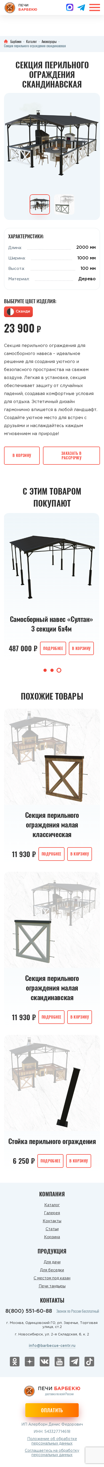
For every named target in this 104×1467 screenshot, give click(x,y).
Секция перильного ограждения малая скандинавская (52, 987)
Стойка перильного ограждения (52, 1141)
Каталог (52, 1205)
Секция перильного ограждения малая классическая (52, 824)
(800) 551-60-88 (28, 1311)
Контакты (52, 1221)
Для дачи (52, 1262)
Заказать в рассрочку (71, 455)
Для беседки (52, 1270)
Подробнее (53, 648)
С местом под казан (52, 1278)
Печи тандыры (52, 1286)
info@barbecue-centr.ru (52, 1345)
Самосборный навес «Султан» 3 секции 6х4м (51, 623)
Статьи (52, 1229)
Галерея (52, 1213)
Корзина (52, 1237)
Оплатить (52, 1410)
